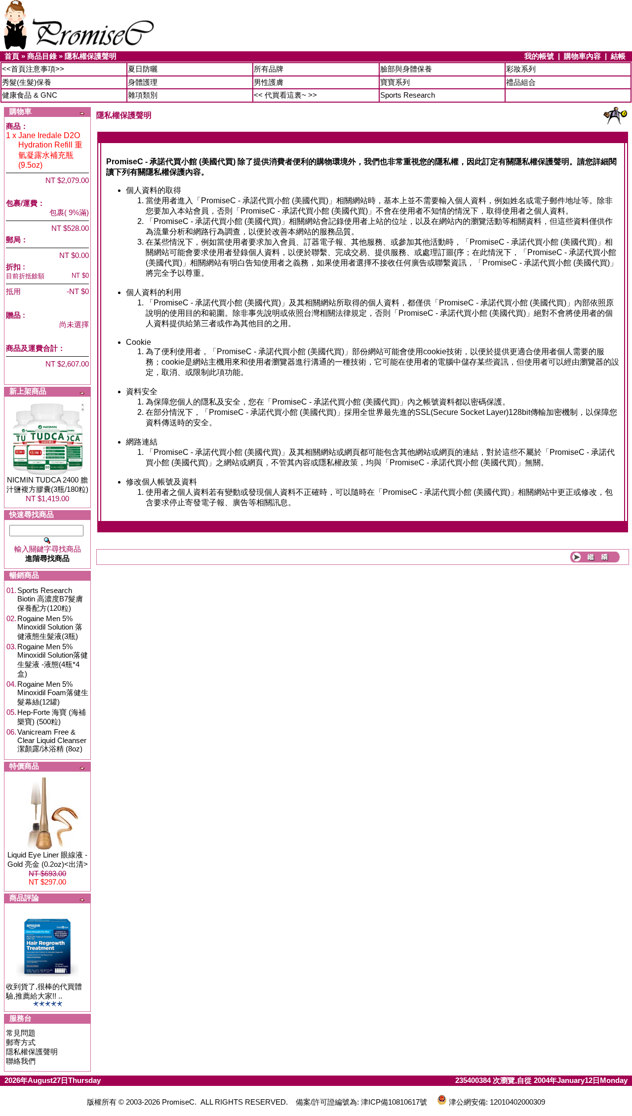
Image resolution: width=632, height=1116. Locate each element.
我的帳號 (539, 56)
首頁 (11, 56)
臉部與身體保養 (406, 69)
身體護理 (143, 82)
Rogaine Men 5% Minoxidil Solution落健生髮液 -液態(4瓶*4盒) (52, 660)
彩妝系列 (521, 69)
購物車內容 (582, 56)
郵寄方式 (21, 1042)
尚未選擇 (74, 324)
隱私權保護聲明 (91, 56)
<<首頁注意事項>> (33, 69)
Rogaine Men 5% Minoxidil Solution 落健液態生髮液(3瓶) (49, 627)
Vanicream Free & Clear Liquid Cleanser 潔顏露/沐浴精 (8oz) (51, 740)
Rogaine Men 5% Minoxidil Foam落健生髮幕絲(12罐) (52, 693)
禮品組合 (521, 82)
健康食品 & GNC (29, 95)
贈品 (13, 315)
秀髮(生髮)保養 (26, 82)
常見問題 (21, 1033)
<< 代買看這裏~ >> (285, 95)
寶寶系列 (395, 82)
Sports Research (407, 95)
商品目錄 (42, 56)
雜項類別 (143, 95)
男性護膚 (268, 82)
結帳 (618, 56)
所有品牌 (268, 69)
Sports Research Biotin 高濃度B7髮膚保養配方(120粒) (50, 599)
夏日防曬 (143, 69)
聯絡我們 (21, 1061)
